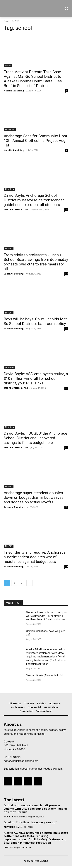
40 (66, 566)
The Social (10, 129)
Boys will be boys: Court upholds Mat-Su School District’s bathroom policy (36, 321)
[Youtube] (38, 781)
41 (66, 388)
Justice (8, 65)
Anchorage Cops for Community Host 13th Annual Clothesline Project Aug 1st (35, 140)
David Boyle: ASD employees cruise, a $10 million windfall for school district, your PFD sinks (36, 378)
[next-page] (29, 583)
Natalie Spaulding (14, 90)
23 (66, 328)
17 (66, 273)
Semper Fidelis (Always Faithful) (45, 675)
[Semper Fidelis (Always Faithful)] (13, 680)
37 (66, 447)
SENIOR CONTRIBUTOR (16, 209)
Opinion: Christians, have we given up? (30, 822)
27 (66, 209)
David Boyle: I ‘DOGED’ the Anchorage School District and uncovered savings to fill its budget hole (35, 438)
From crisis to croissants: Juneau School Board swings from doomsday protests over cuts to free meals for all (36, 262)
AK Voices (9, 189)
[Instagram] (18, 781)
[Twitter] (28, 781)
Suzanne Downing (13, 273)
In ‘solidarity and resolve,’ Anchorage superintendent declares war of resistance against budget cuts (35, 557)
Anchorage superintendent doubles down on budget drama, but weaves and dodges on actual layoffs (34, 497)
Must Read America (15, 816)
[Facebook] (8, 781)
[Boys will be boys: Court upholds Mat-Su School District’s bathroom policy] (36, 298)
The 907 (8, 248)
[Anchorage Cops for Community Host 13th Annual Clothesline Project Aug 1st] (36, 115)
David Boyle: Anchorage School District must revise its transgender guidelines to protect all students (34, 200)
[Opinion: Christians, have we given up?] (13, 636)
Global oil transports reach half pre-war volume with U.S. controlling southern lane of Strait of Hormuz (46, 616)
